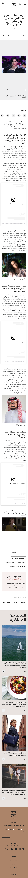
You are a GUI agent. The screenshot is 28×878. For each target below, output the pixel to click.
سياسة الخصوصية (14, 867)
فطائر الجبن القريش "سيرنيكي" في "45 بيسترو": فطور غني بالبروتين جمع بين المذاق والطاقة (14, 704)
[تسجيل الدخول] (20, 4)
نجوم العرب (23, 35)
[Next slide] (3, 90)
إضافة (5, 836)
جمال (11, 829)
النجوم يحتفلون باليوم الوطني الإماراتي (15, 562)
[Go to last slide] (8, 90)
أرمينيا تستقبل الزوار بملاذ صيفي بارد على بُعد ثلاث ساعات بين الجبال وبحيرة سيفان (14, 665)
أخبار (25, 671)
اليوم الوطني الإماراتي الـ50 (18, 558)
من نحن (14, 863)
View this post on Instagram (17, 203)
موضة (19, 829)
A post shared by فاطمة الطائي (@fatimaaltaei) (13, 223)
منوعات (6, 829)
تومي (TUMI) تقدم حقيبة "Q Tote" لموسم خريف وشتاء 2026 (15, 754)
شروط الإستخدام (14, 860)
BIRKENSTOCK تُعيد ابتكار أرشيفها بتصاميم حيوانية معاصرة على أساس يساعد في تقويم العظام (14, 792)
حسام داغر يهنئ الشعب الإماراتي (17, 566)
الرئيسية (14, 856)
